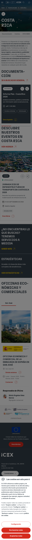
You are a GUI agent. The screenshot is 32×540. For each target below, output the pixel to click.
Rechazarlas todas (16, 530)
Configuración (16, 524)
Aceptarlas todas (16, 536)
